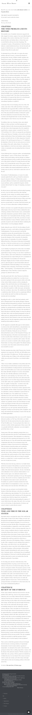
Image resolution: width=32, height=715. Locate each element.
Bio (3, 696)
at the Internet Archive (22, 9)
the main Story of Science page (14, 665)
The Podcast (6, 703)
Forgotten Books (5, 12)
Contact (5, 706)
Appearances (6, 701)
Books (5, 698)
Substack (5, 693)
